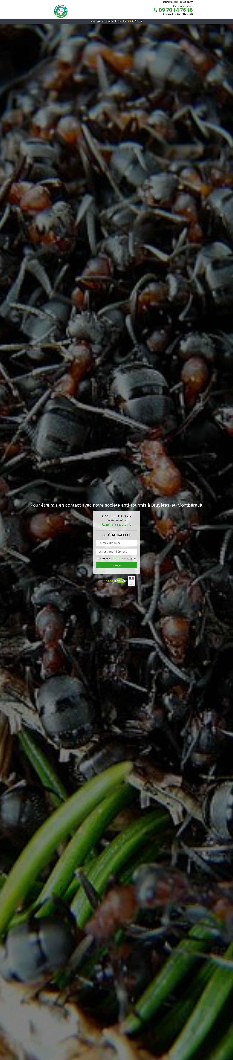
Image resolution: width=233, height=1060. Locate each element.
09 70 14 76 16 (175, 10)
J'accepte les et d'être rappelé (118, 558)
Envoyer (116, 565)
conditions (116, 558)
